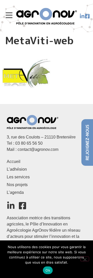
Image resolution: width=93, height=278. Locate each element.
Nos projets (17, 185)
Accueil (13, 161)
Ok (47, 270)
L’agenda (15, 192)
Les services (18, 177)
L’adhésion (17, 169)
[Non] (84, 259)
